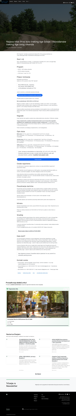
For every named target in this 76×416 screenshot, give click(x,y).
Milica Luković (21, 351)
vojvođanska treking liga (42, 272)
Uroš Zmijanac (21, 370)
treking (19, 272)
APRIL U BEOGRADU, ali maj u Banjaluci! (27, 357)
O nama (43, 396)
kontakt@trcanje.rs (66, 403)
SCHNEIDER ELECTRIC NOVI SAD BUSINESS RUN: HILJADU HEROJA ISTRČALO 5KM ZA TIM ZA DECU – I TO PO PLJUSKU (28, 342)
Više (27, 1)
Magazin (15, 1)
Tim (42, 394)
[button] (65, 289)
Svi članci (38, 374)
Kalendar (11, 1)
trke (34, 272)
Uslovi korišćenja (44, 398)
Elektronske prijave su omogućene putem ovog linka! (29, 95)
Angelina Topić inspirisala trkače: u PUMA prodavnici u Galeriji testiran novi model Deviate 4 (60, 359)
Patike (23, 1)
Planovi (20, 1)
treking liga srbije (27, 272)
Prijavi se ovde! (38, 159)
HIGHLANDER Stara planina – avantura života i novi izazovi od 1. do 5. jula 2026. (61, 341)
